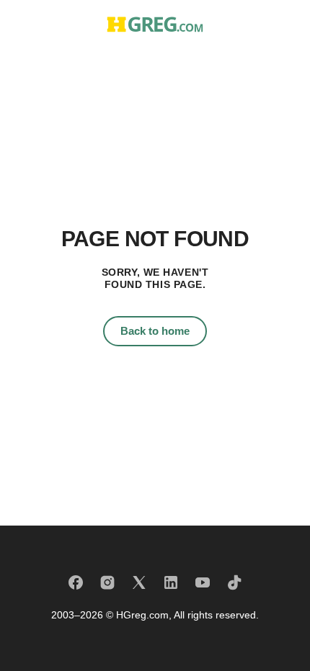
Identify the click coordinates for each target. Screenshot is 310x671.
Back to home (155, 331)
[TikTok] (234, 582)
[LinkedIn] (171, 582)
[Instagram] (107, 582)
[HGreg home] (155, 24)
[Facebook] (75, 582)
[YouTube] (202, 582)
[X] (139, 582)
